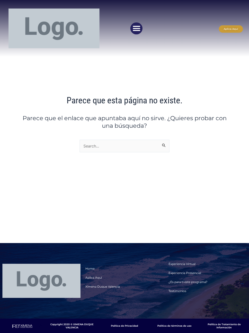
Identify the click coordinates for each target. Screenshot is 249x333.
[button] (136, 28)
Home (90, 268)
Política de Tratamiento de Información (224, 326)
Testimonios (177, 291)
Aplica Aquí (93, 277)
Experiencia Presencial (185, 273)
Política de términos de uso (174, 325)
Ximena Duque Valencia (102, 286)
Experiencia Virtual (182, 264)
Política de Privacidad (124, 325)
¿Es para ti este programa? (188, 282)
